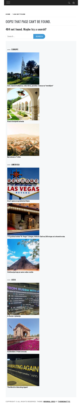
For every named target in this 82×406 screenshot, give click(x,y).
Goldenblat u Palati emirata (17, 352)
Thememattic (64, 401)
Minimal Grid (49, 401)
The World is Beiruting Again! (17, 387)
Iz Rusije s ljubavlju (14, 316)
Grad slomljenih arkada (15, 121)
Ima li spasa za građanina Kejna (18, 201)
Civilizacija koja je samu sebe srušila (20, 272)
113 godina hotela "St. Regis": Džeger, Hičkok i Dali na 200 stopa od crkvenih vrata (36, 236)
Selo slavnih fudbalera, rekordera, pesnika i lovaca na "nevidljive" (30, 86)
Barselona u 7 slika (14, 157)
